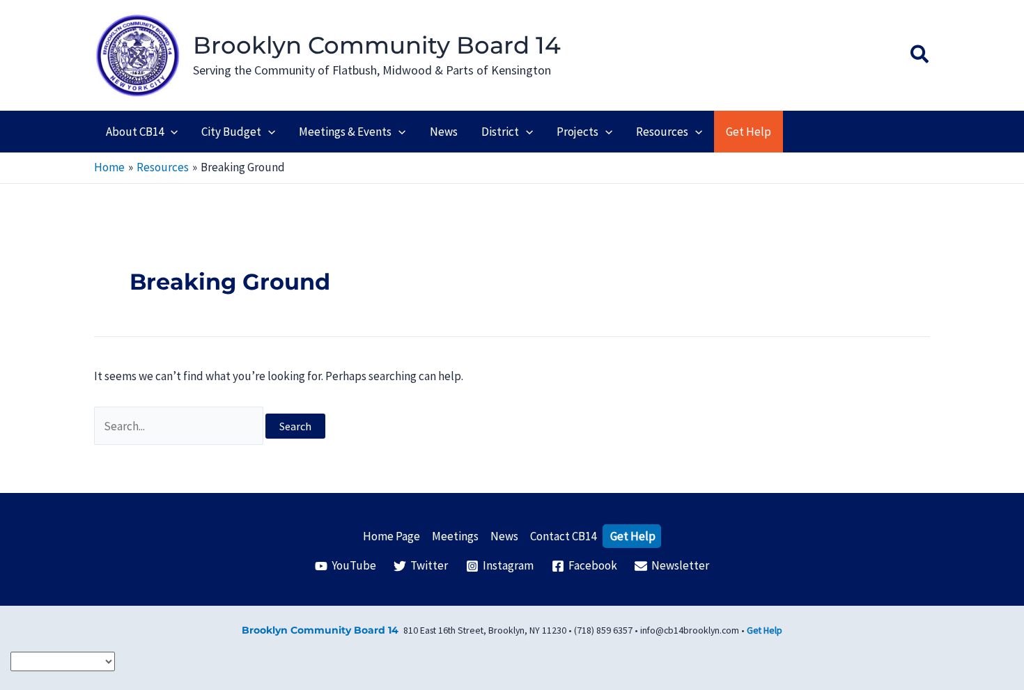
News (504, 536)
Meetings (455, 536)
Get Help (632, 536)
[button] (920, 56)
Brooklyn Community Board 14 (377, 45)
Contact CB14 (563, 536)
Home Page (391, 536)
